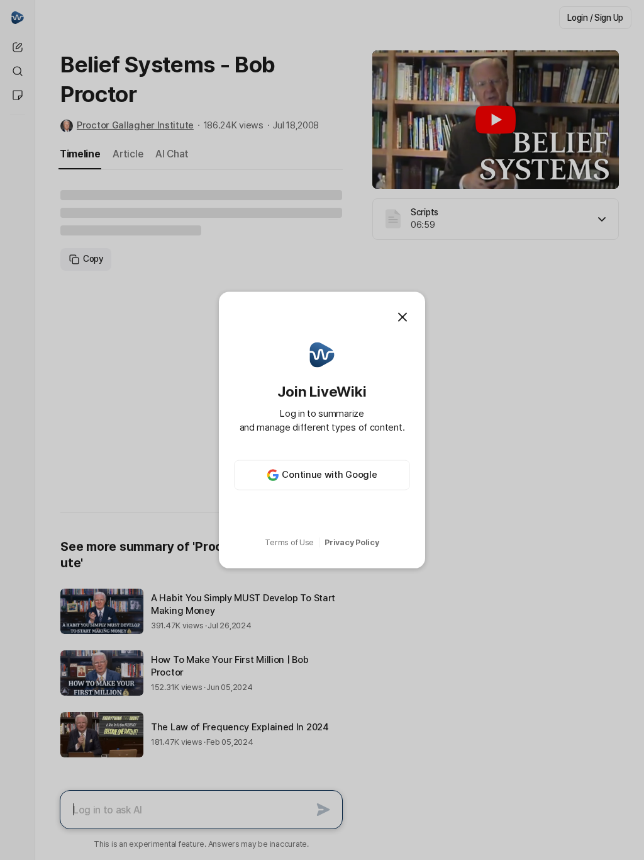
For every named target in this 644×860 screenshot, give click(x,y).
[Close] (402, 317)
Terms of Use (289, 542)
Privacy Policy (352, 542)
